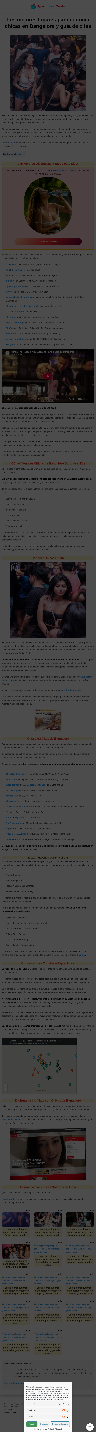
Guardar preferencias (60, 1424)
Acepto (32, 1424)
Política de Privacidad (55, 1429)
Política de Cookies (40, 1429)
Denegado (44, 1424)
